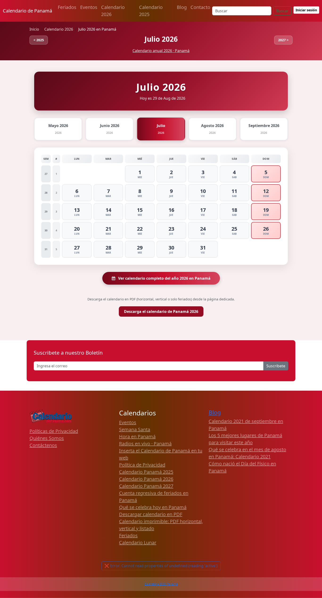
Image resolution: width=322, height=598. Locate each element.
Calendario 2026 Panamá (161, 584)
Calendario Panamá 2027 (146, 486)
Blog (182, 7)
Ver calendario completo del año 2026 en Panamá (164, 278)
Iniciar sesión (306, 10)
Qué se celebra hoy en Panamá (152, 507)
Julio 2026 (161, 39)
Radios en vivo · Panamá (145, 443)
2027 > (283, 40)
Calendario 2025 (151, 10)
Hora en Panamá (137, 436)
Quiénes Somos (46, 438)
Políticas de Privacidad (53, 431)
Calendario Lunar (137, 542)
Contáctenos (43, 445)
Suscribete (275, 366)
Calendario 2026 (113, 10)
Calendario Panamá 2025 (146, 472)
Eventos (88, 7)
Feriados (67, 7)
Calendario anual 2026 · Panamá (161, 50)
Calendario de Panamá (27, 11)
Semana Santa (134, 429)
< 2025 (38, 40)
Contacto (200, 7)
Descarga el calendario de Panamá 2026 (161, 311)
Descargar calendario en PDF (150, 514)
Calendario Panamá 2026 (146, 479)
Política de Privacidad (142, 465)
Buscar (282, 10)
